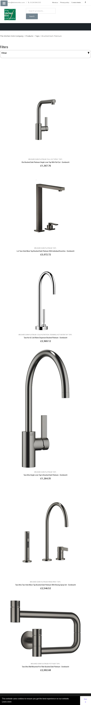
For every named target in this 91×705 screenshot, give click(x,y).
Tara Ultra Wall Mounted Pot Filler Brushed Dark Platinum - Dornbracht (45, 667)
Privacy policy (64, 2)
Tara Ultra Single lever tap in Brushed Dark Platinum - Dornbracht (45, 475)
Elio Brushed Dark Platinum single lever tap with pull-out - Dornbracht (45, 162)
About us (55, 2)
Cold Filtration (43, 335)
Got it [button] (85, 700)
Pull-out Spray (52, 159)
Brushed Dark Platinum (37, 159)
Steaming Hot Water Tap (59, 335)
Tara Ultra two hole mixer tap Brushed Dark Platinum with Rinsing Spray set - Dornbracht (45, 585)
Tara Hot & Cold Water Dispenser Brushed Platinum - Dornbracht (45, 338)
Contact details (76, 2)
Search (31, 16)
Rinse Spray (52, 582)
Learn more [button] (6, 701)
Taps (60, 159)
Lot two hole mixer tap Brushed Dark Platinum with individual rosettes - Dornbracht (45, 251)
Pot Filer (52, 664)
